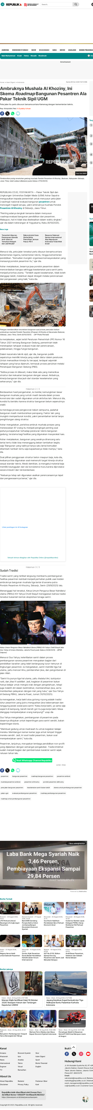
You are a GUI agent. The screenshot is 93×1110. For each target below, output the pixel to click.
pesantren (44, 201)
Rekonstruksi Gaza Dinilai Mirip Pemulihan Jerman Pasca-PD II (31, 238)
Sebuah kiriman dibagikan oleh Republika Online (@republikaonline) (33, 558)
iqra (54, 50)
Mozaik (34, 56)
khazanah (44, 50)
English (38, 1066)
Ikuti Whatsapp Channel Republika (34, 760)
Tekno (20, 1063)
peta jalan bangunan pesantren (12, 787)
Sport (37, 1060)
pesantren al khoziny (31, 782)
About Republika (6, 1081)
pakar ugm (4, 793)
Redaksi (21, 1081)
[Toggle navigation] (2, 4)
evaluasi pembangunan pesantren (24, 793)
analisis (72, 50)
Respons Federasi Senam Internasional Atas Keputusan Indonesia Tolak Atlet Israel (53, 239)
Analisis (21, 1060)
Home (2, 82)
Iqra (19, 1056)
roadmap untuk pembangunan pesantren (16, 799)
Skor (37, 1053)
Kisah (19, 56)
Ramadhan (22, 1070)
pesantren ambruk (63, 776)
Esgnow (3, 1066)
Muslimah (42, 56)
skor (33, 50)
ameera (5, 50)
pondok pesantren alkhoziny (53, 782)
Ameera (3, 1053)
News (2, 1060)
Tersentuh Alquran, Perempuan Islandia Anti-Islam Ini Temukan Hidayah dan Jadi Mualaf (10, 239)
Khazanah (4, 1056)
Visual (20, 1066)
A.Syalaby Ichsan (24, 108)
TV (1, 1070)
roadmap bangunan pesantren (42, 776)
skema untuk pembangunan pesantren (68, 787)
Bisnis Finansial (41, 1063)
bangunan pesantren (19, 776)
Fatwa (26, 56)
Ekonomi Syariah (20, 50)
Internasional (5, 1063)
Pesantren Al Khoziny (11, 208)
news (62, 50)
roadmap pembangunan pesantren (53, 793)
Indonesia (20, 82)
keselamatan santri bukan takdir (38, 787)
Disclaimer (4, 1084)
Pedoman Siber (41, 1081)
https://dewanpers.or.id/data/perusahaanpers (19, 1097)
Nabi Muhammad (8, 56)
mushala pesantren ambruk (10, 782)
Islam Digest (10, 82)
